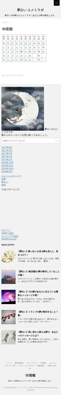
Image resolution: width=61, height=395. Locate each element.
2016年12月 (7, 162)
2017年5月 (6, 150)
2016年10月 (7, 168)
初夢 (3, 179)
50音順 (43, 363)
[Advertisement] (22, 209)
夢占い (4, 182)
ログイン (5, 230)
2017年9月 (6, 147)
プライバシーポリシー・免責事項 (31, 366)
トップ (8, 363)
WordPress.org (8, 239)
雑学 (3, 185)
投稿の (7, 233)
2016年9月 (6, 171)
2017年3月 (6, 153)
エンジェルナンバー (11, 176)
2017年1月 (6, 159)
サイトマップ (32, 363)
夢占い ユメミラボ (30, 10)
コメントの (9, 236)
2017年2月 (6, 156)
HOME (5, 22)
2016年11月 (7, 165)
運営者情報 (19, 363)
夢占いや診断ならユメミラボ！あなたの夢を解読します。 (30, 381)
